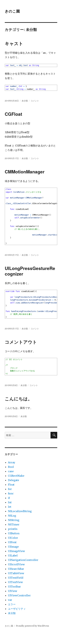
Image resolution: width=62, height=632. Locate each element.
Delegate (13, 480)
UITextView (15, 582)
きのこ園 (12, 11)
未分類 (25, 100)
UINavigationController (23, 560)
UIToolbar (14, 586)
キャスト (14, 43)
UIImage (13, 546)
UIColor (13, 537)
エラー (12, 604)
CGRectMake (16, 475)
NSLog (12, 515)
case (11, 471)
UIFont (12, 542)
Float (11, 484)
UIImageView (16, 551)
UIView (12, 591)
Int (10, 502)
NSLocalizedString (20, 511)
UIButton (13, 533)
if (9, 497)
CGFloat (13, 114)
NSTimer (13, 524)
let (9, 506)
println (12, 528)
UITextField (15, 577)
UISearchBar (16, 568)
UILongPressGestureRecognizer (30, 271)
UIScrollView (16, 564)
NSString (13, 520)
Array (11, 462)
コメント (35, 100)
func (11, 493)
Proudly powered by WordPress (32, 626)
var (10, 599)
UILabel (13, 555)
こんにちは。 (18, 398)
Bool (11, 466)
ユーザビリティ (17, 608)
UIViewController (19, 595)
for (10, 489)
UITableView (16, 573)
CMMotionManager (25, 171)
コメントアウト (21, 342)
